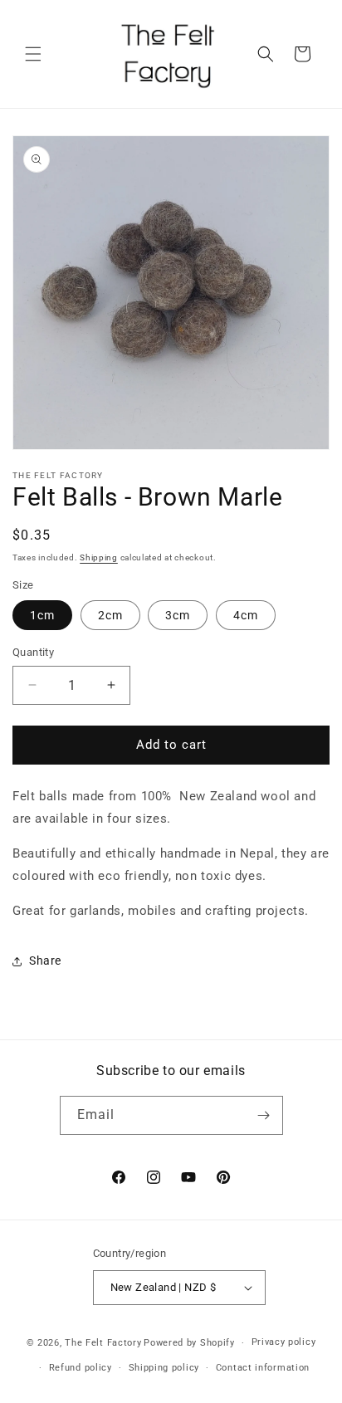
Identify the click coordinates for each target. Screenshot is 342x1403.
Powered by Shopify (189, 1342)
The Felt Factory (103, 1342)
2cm (110, 615)
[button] (33, 54)
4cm (245, 615)
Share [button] (45, 960)
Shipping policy (164, 1367)
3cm (177, 615)
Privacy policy (284, 1342)
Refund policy (80, 1367)
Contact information (263, 1367)
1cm (42, 615)
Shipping (99, 557)
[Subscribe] (264, 1115)
